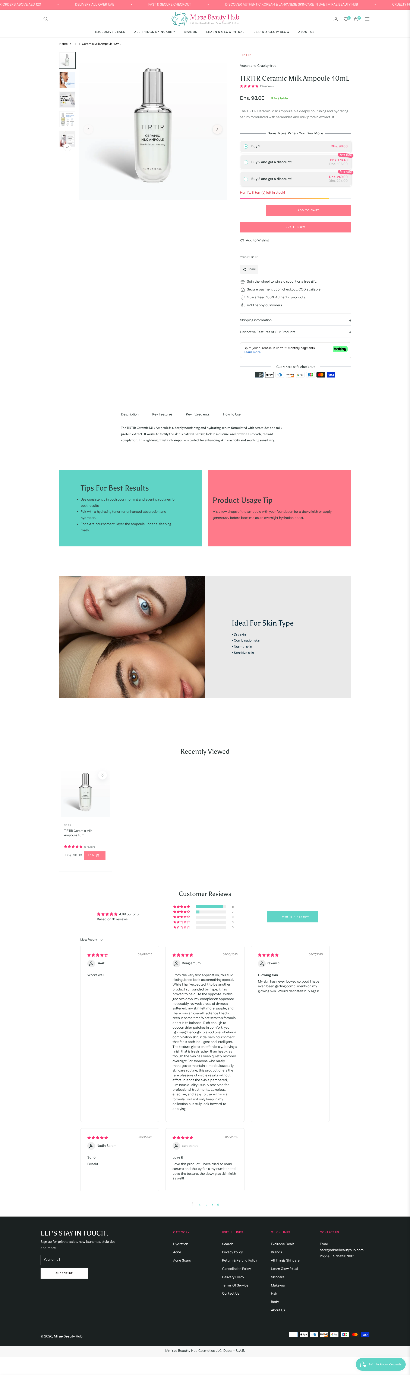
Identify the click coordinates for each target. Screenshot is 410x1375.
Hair (274, 1293)
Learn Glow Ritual (284, 1268)
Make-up (278, 1285)
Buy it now (295, 227)
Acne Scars (182, 1260)
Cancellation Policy (236, 1268)
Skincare (277, 1277)
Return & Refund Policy (239, 1260)
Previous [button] (88, 129)
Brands (276, 1252)
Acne (177, 1252)
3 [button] (206, 1204)
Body (275, 1301)
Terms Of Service (235, 1285)
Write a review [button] (295, 917)
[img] (97, 955)
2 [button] (200, 1204)
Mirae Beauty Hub (68, 1336)
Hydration (180, 1244)
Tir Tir (67, 825)
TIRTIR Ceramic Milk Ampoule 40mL (78, 833)
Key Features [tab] (162, 414)
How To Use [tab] (232, 414)
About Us (278, 1310)
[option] (153, 126)
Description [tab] (130, 414)
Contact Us (230, 1293)
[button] (46, 19)
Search (227, 1244)
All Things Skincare (285, 1260)
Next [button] (217, 129)
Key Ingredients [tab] (197, 414)
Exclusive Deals (282, 1244)
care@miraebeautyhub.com (342, 1250)
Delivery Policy (233, 1277)
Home (63, 44)
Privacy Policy (232, 1252)
